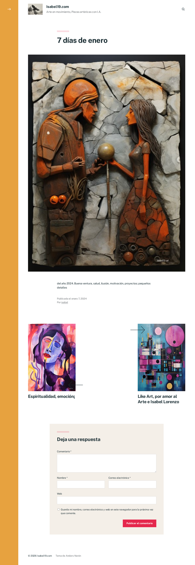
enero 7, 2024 (79, 298)
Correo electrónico (119, 477)
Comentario (64, 451)
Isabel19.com (57, 6)
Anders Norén (73, 555)
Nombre (62, 477)
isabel (64, 302)
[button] (9, 282)
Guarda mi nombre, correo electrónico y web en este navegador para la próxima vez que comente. (107, 511)
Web (59, 493)
